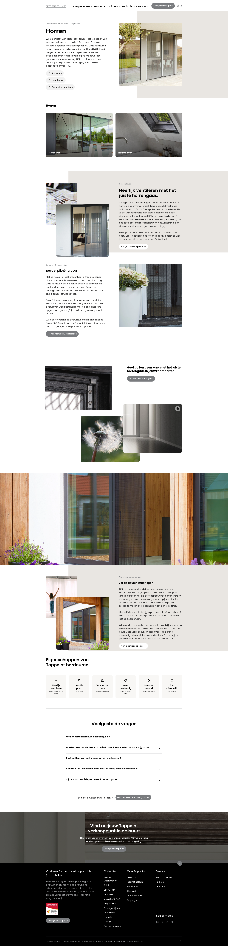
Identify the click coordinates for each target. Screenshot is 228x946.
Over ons (141, 6)
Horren (107, 921)
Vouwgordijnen (112, 898)
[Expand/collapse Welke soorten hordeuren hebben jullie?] (159, 737)
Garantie (160, 886)
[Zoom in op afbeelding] (110, 433)
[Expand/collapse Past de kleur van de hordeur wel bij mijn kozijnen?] (159, 758)
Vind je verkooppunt (163, 5)
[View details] (157, 922)
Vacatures (132, 886)
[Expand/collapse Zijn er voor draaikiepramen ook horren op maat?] (159, 780)
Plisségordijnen (112, 908)
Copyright (132, 900)
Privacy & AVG (134, 895)
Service (160, 871)
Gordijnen (109, 894)
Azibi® (107, 885)
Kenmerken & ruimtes (106, 6)
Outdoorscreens (112, 926)
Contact (131, 890)
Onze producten (81, 6)
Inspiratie (127, 6)
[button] (181, 6)
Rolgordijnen (110, 903)
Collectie (110, 871)
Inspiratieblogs (135, 881)
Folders (160, 881)
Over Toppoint (136, 871)
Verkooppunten (164, 877)
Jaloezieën (109, 912)
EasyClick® (109, 889)
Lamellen (108, 917)
